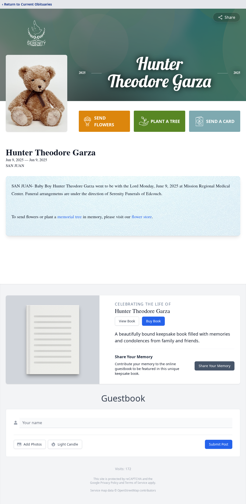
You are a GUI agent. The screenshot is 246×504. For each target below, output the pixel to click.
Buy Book (153, 321)
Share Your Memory (214, 366)
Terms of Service (136, 483)
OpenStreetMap (128, 490)
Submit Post (218, 444)
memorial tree (69, 216)
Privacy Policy (109, 483)
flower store (142, 216)
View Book (127, 321)
